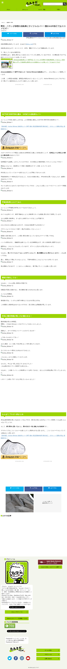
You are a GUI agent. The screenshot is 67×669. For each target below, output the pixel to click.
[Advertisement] (33, 15)
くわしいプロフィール (16, 612)
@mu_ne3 (29, 44)
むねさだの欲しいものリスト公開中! (50, 567)
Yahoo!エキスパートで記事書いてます (17, 618)
